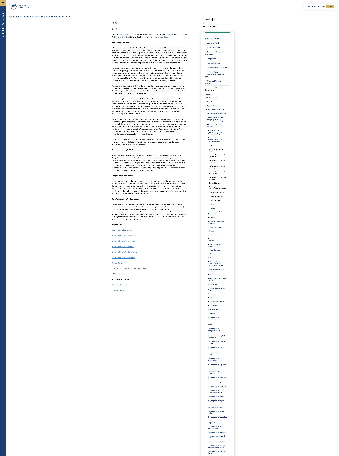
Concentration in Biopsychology (213, 359)
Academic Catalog (15, 16)
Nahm (171, 34)
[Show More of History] (208, 254)
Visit (323, 6)
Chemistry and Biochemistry (214, 213)
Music (211, 275)
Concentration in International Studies (215, 407)
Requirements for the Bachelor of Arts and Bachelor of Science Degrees (215, 119)
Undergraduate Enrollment (217, 67)
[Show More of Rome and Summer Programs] (206, 81)
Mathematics (213, 258)
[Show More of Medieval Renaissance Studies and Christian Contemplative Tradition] (208, 262)
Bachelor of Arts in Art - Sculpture (217, 178)
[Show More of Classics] (208, 217)
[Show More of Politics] (208, 298)
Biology (211, 204)
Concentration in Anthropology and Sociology (214, 330)
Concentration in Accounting (213, 318)
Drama (211, 231)
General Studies (214, 250)
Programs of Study (212, 38)
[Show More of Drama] (208, 231)
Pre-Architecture (214, 183)
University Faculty (213, 43)
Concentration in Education (217, 387)
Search (214, 26)
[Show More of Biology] (208, 204)
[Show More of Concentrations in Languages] (208, 421)
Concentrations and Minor (215, 109)
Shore (129, 34)
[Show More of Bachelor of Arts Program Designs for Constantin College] (208, 130)
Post (128, 37)
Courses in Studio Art (216, 196)
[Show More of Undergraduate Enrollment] (206, 67)
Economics (213, 235)
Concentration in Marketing (217, 442)
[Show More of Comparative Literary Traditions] (208, 221)
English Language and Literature (216, 245)
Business (212, 208)
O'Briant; (150, 34)
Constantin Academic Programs (57, 16)
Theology (212, 313)
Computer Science (215, 227)
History (208, 94)
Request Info (316, 6)
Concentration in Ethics (216, 396)
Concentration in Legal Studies (216, 437)
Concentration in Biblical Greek (216, 354)
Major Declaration (212, 106)
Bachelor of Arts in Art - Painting (217, 167)
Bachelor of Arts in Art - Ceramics (217, 161)
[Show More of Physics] (208, 294)
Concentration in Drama (216, 383)
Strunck (166, 37)
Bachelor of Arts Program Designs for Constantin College (215, 132)
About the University (215, 47)
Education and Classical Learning (217, 240)
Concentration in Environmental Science (215, 391)
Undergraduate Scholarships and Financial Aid (215, 74)
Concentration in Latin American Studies (215, 427)
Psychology (213, 305)
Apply (308, 6)
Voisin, (121, 37)
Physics (211, 294)
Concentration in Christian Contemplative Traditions (217, 365)
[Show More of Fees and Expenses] (206, 63)
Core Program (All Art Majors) (216, 150)
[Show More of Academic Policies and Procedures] (206, 52)
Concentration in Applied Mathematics (216, 337)
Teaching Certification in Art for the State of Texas (218, 188)
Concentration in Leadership (217, 432)
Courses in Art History (216, 200)
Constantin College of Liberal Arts (33, 16)
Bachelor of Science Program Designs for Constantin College (215, 139)
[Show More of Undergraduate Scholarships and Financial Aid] (206, 72)
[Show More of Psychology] (208, 305)
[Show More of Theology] (208, 313)
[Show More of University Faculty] (206, 43)
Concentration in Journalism (217, 417)
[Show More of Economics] (208, 235)
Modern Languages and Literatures (216, 270)
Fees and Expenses (214, 63)
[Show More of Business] (208, 208)
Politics (211, 298)
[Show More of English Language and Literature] (208, 244)
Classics (212, 217)
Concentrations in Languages (214, 422)
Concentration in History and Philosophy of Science (217, 401)
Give (330, 6)
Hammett (157, 37)
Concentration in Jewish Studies (216, 412)
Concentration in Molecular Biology (217, 452)
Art (210, 145)
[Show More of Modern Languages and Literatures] (208, 269)
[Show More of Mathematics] (208, 258)
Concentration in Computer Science (217, 378)
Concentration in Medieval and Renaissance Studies (216, 446)
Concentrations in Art (216, 192)
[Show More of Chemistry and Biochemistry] (208, 212)
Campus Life (211, 58)
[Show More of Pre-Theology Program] (208, 301)
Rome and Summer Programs (213, 82)
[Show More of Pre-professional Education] (207, 113)
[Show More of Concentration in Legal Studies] (208, 436)
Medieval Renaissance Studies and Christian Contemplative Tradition (216, 263)
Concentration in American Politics (217, 324)
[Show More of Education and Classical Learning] (208, 239)
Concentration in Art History (215, 348)
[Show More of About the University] (206, 47)
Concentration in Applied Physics (216, 342)
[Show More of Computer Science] (208, 227)
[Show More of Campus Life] (206, 58)
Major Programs (211, 102)
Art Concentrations (118, 274)
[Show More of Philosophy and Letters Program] (208, 288)
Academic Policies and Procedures (214, 53)
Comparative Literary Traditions (216, 222)
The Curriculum (211, 98)
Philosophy (213, 284)
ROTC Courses (213, 309)
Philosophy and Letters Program (216, 289)
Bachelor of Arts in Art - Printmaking (217, 173)
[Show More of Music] (208, 275)
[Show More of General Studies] (208, 250)
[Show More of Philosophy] (208, 284)
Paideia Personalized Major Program (217, 279)
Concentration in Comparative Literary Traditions (215, 371)
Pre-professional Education (217, 113)
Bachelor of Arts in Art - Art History (217, 156)
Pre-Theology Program (216, 301)
